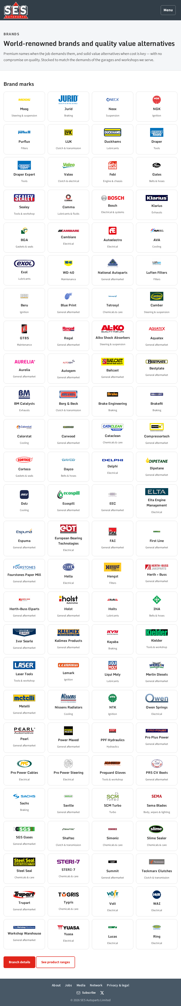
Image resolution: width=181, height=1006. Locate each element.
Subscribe (89, 992)
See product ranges (55, 962)
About (56, 985)
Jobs (68, 985)
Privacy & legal (118, 985)
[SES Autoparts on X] (102, 992)
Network (96, 985)
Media (81, 985)
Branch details (19, 962)
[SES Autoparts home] (16, 10)
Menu (168, 10)
